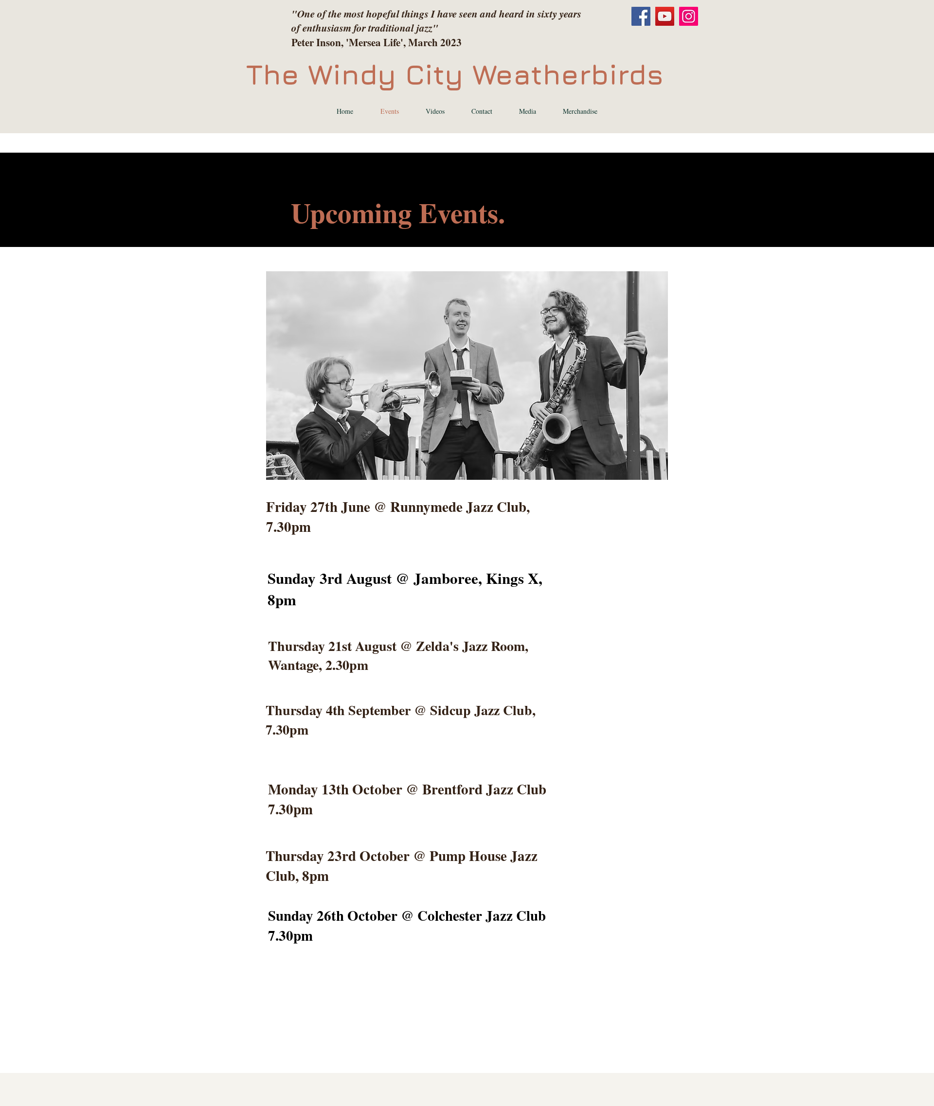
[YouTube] (664, 16)
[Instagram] (688, 16)
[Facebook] (640, 16)
